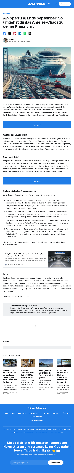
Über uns (66, 413)
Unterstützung (10, 413)
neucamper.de (37, 416)
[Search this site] (49, 3)
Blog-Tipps (46, 413)
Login (55, 4)
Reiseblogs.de (34, 413)
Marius (11, 39)
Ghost (41, 420)
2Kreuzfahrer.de (37, 4)
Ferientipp (6, 14)
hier (62, 432)
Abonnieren (65, 4)
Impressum (56, 413)
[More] (3, 3)
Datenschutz (22, 413)
